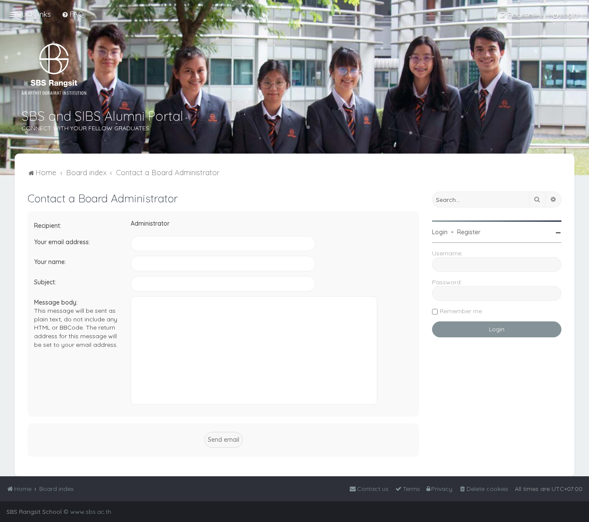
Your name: (50, 262)
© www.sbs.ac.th (87, 512)
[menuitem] (73, 14)
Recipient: (47, 226)
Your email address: (62, 242)
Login (440, 232)
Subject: (45, 282)
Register (468, 232)
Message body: (56, 302)
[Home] (54, 69)
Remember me (461, 311)
